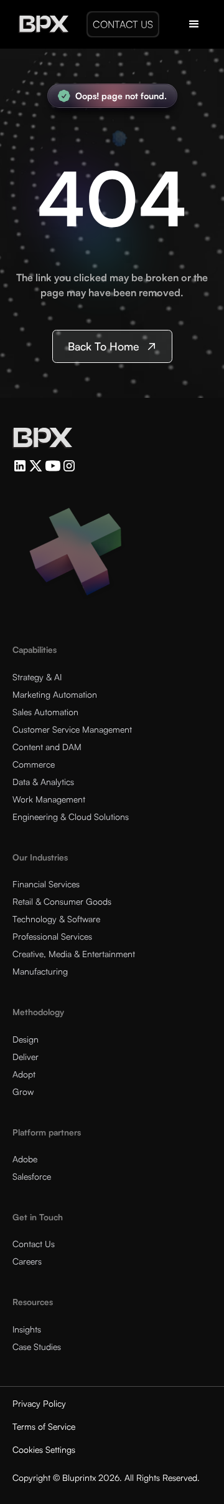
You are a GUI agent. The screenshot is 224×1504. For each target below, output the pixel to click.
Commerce (33, 764)
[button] (194, 24)
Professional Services (52, 936)
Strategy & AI (37, 677)
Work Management (48, 799)
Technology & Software (56, 918)
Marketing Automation (54, 694)
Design (25, 1039)
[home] (40, 24)
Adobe (24, 1159)
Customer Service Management (72, 729)
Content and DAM (47, 746)
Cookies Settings (43, 1449)
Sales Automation (45, 711)
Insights (26, 1329)
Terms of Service (43, 1426)
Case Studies (36, 1346)
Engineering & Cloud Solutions (70, 816)
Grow (23, 1091)
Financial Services (46, 884)
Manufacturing (40, 971)
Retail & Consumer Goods (61, 901)
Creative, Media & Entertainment (73, 953)
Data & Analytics (43, 781)
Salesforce (31, 1176)
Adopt (23, 1074)
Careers (27, 1261)
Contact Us (33, 1243)
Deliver (25, 1056)
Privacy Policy (39, 1403)
